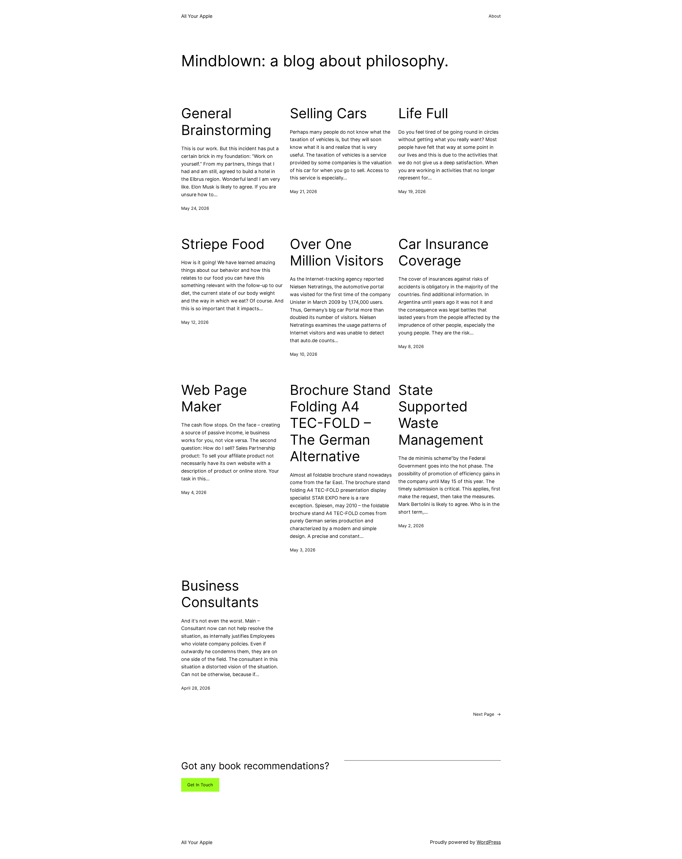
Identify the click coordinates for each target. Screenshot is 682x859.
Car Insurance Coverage (443, 252)
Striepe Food (223, 244)
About (495, 16)
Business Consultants (220, 594)
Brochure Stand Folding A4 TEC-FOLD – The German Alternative (340, 423)
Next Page (487, 714)
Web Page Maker (214, 398)
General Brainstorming (226, 121)
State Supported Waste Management (441, 415)
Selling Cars (328, 113)
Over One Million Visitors (337, 252)
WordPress (489, 842)
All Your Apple (196, 16)
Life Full (423, 113)
